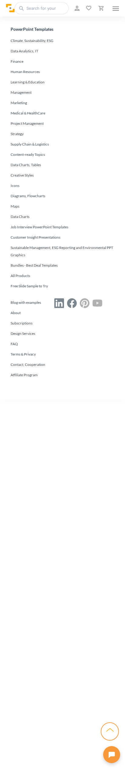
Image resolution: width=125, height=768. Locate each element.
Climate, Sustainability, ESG (32, 40)
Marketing (19, 102)
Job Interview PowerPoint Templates (39, 227)
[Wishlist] (88, 8)
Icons (15, 185)
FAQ (14, 344)
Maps (15, 206)
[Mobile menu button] (116, 8)
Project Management (27, 123)
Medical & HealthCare (28, 113)
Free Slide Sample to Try (29, 286)
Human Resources (25, 71)
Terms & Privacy (23, 354)
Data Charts (20, 216)
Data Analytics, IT (24, 51)
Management (21, 92)
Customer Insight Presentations (35, 237)
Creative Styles (22, 175)
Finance (17, 61)
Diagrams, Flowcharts (28, 196)
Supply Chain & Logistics (30, 144)
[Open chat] (111, 754)
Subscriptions (21, 323)
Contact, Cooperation (28, 364)
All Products (20, 275)
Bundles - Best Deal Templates (34, 265)
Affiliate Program (24, 375)
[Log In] (76, 8)
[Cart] (100, 8)
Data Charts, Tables (26, 165)
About (16, 312)
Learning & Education (28, 82)
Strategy (17, 134)
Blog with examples (26, 302)
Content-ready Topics (28, 154)
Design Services (23, 333)
